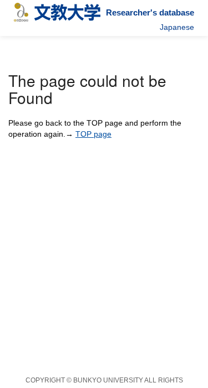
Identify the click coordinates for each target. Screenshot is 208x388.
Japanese (177, 27)
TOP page (93, 134)
